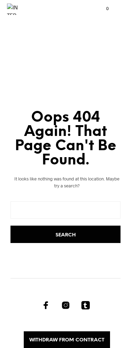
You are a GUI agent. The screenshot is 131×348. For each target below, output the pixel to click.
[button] (103, 8)
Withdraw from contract (66, 340)
